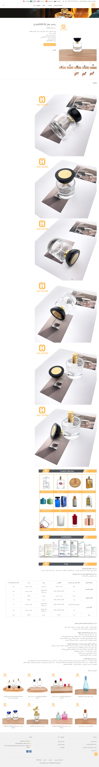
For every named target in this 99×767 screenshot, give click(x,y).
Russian (58, 1)
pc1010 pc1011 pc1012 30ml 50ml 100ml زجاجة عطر (13, 697)
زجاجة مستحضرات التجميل (90, 747)
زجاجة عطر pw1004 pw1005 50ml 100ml (13, 727)
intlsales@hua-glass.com (87, 1)
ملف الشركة (61, 741)
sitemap (38, 760)
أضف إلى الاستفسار (49, 44)
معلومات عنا (37, 5)
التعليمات (62, 747)
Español (50, 1)
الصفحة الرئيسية (58, 5)
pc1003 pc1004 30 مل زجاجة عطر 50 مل (61, 697)
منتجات (50, 5)
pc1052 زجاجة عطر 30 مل (86, 726)
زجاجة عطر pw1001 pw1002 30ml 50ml (61, 727)
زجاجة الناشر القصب (91, 744)
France (42, 1)
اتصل (43, 5)
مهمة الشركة (61, 744)
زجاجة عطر (79, 13)
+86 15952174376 (72, 1)
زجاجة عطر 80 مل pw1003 (37, 726)
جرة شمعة (94, 750)
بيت (93, 13)
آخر (96, 753)
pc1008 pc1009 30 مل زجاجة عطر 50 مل (37, 697)
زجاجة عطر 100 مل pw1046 (85, 696)
